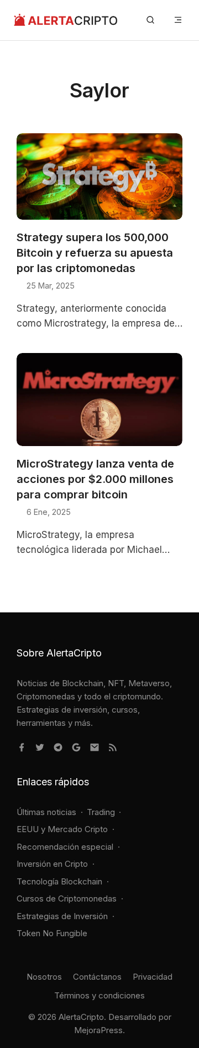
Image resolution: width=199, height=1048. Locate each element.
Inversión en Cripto (52, 864)
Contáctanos (97, 976)
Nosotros (44, 976)
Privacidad (152, 976)
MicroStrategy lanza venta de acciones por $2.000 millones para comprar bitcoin (95, 479)
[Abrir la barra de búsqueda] (150, 20)
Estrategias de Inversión (62, 916)
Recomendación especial (65, 846)
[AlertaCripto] (65, 20)
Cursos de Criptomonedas (67, 898)
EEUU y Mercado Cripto (62, 829)
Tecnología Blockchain (59, 881)
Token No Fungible (52, 933)
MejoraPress (98, 1030)
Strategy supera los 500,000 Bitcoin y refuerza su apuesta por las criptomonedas (95, 253)
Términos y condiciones (99, 995)
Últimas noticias (46, 812)
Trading (101, 812)
